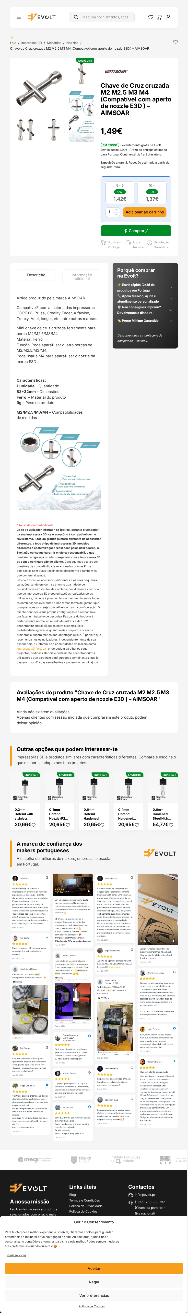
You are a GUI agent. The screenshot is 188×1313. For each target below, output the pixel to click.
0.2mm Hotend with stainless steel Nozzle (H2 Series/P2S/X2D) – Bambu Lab (27, 823)
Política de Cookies (92, 1306)
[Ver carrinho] (159, 17)
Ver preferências (94, 1295)
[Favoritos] (150, 17)
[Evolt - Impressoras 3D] (42, 17)
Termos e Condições (84, 1200)
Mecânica (54, 43)
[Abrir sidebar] (19, 17)
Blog (72, 1195)
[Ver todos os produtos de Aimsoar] (116, 71)
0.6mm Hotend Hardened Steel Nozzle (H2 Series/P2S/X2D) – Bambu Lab (96, 823)
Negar (94, 1282)
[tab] (36, 274)
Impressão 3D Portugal (32, 648)
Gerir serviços (16, 1255)
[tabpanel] (59, 480)
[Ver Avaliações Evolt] (94, 1008)
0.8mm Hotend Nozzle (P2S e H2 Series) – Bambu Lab (58, 818)
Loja (13, 43)
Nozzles (72, 43)
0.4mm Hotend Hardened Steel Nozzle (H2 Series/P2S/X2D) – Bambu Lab (130, 823)
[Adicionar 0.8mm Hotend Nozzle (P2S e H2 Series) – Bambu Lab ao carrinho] (67, 795)
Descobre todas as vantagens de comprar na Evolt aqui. (139, 338)
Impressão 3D (31, 43)
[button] (39, 87)
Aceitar (94, 1268)
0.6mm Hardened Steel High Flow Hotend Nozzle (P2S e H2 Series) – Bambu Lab (162, 823)
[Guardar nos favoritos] (175, 42)
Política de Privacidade (86, 1206)
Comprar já (139, 230)
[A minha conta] (168, 17)
